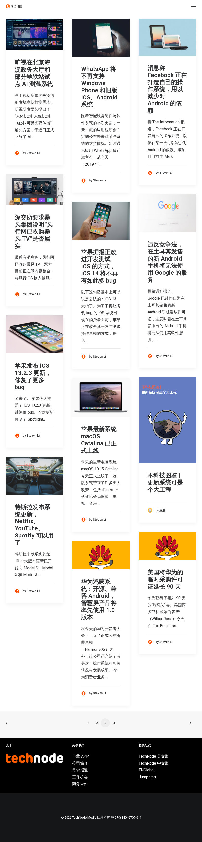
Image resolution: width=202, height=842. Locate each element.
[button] (193, 6)
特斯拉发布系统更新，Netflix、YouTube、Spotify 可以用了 (34, 525)
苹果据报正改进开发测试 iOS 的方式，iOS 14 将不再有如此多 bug (99, 266)
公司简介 (80, 763)
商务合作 (80, 784)
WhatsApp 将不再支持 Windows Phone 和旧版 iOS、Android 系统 (99, 86)
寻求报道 (80, 770)
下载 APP (80, 756)
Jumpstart (147, 777)
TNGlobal (146, 770)
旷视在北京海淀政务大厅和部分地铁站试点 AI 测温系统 (34, 73)
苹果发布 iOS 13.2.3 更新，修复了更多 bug (33, 376)
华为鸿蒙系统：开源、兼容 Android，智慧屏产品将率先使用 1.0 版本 (99, 599)
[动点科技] (14, 6)
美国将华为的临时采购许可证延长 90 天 (165, 579)
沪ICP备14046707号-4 (126, 817)
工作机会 (80, 777)
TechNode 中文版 (154, 763)
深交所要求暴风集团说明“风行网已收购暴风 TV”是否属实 (34, 231)
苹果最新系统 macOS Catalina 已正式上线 (99, 440)
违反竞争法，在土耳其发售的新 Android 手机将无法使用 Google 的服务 (167, 262)
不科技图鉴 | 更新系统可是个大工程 (165, 482)
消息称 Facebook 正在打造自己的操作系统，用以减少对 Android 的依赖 (167, 89)
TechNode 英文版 (154, 756)
